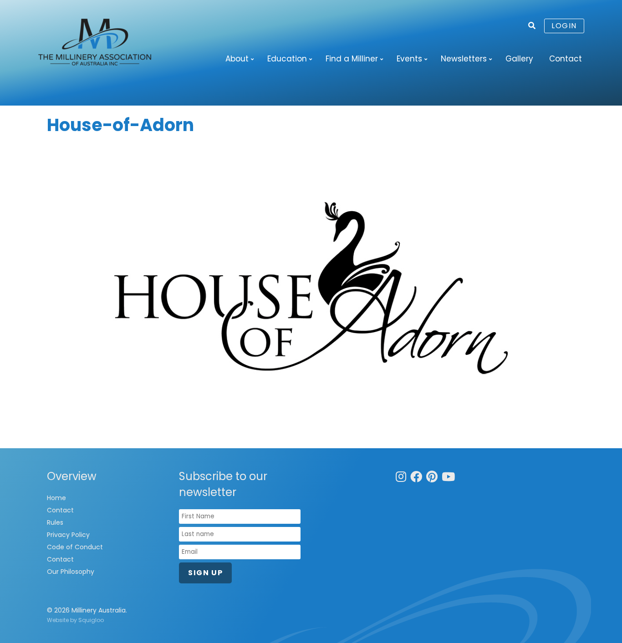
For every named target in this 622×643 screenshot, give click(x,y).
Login (564, 25)
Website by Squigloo (75, 620)
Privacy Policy (68, 534)
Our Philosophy (70, 571)
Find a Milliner (352, 58)
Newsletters (464, 58)
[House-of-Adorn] (311, 288)
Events (409, 58)
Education (287, 58)
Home (56, 497)
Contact (565, 58)
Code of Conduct (75, 547)
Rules (55, 522)
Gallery (519, 58)
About (237, 58)
